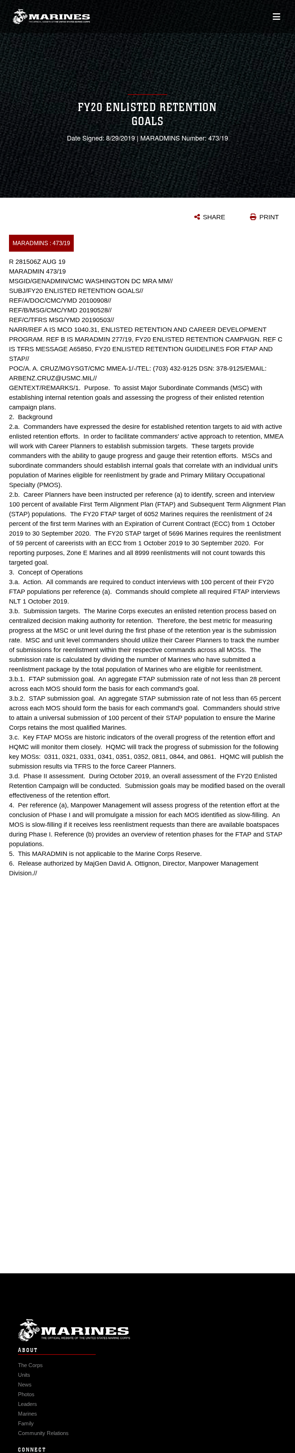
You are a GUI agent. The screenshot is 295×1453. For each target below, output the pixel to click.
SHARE (214, 217)
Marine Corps (147, 1330)
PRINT (269, 217)
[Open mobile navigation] (276, 16)
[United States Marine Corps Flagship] (51, 16)
